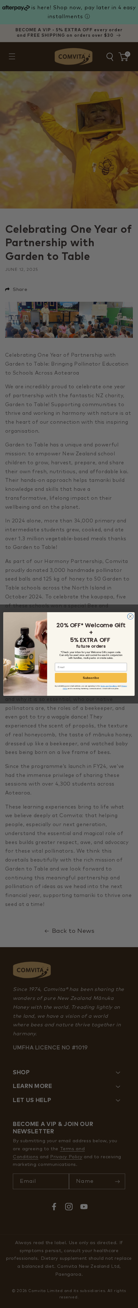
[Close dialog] (130, 616)
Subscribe (91, 678)
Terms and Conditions (108, 686)
